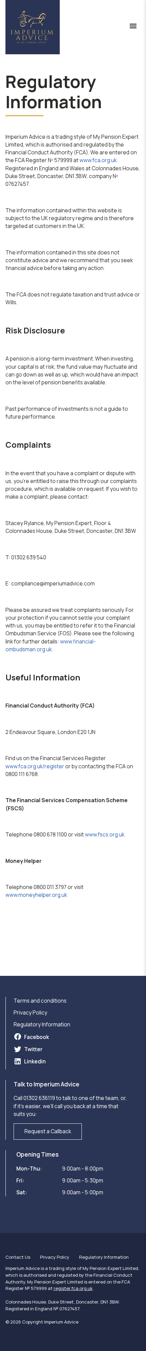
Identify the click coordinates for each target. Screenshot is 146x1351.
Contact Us (17, 1257)
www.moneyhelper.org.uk (36, 895)
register (54, 766)
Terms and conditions (40, 1000)
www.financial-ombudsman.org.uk (50, 645)
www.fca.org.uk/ (24, 766)
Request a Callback (47, 1131)
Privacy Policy (30, 1012)
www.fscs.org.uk (104, 834)
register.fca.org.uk (73, 1288)
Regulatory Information (42, 1024)
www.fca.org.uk (97, 160)
